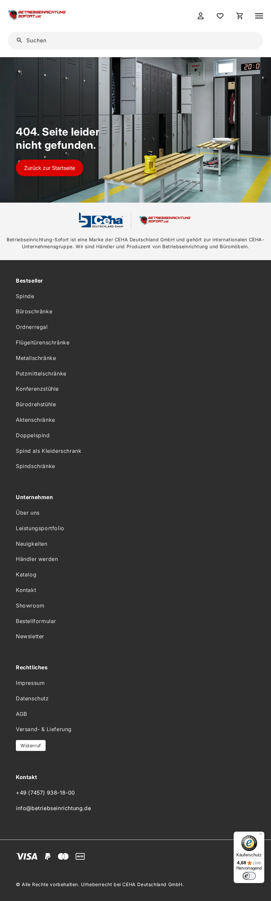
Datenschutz (32, 698)
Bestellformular (36, 621)
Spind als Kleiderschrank (48, 451)
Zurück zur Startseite (49, 168)
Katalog (26, 574)
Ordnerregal (32, 327)
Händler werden (37, 559)
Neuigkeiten (32, 543)
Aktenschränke (35, 419)
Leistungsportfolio (40, 528)
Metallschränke (36, 358)
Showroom (30, 605)
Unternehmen (34, 497)
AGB (21, 714)
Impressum (30, 683)
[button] (259, 16)
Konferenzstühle (37, 388)
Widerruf (30, 745)
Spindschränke (35, 466)
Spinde (25, 296)
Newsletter (30, 636)
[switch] (249, 876)
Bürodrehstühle (36, 404)
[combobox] (140, 40)
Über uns (28, 512)
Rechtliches (32, 667)
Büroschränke (34, 311)
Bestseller (29, 280)
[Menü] (260, 836)
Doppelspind (33, 435)
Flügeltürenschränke (42, 342)
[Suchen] (248, 40)
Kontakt (26, 590)
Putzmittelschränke (41, 373)
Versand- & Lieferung (44, 729)
